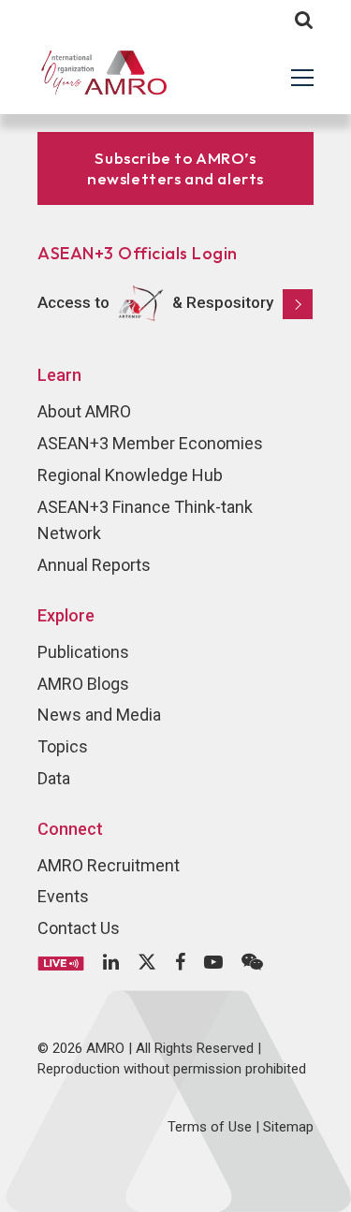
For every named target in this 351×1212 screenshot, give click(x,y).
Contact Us (78, 928)
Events (63, 896)
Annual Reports (94, 565)
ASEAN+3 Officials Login (137, 253)
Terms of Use (210, 1126)
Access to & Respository (155, 302)
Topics (62, 746)
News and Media (99, 714)
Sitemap (288, 1126)
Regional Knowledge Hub (130, 475)
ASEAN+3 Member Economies (150, 443)
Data (53, 778)
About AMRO (84, 411)
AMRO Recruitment (108, 865)
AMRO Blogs (83, 684)
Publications (83, 652)
